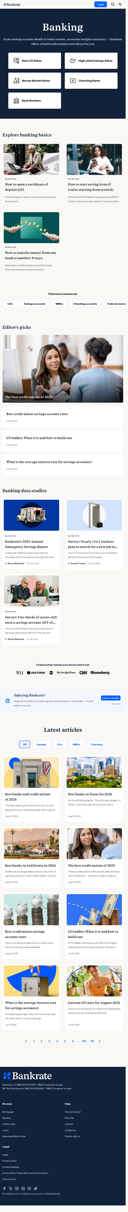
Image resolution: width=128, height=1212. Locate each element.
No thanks (116, 704)
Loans (5, 1130)
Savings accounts (34, 303)
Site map (69, 1118)
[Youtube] (29, 1188)
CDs (10, 303)
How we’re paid (73, 1111)
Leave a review (111, 698)
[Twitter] (10, 1188)
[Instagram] (17, 1188)
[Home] (14, 4)
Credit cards (8, 1124)
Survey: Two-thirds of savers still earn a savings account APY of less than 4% (31, 622)
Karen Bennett (16, 563)
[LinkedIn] (23, 1188)
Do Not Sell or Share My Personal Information (25, 1173)
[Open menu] (119, 4)
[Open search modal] (112, 4)
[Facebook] (4, 1188)
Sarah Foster (78, 563)
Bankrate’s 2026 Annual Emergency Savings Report (26, 544)
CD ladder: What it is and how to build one (39, 438)
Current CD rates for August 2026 (94, 1003)
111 (92, 1041)
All (24, 744)
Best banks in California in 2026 (30, 865)
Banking (6, 1118)
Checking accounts (85, 303)
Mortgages (8, 1111)
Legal (5, 1154)
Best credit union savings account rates (37, 414)
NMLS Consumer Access (50, 1084)
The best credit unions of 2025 (28, 397)
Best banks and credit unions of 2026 (27, 796)
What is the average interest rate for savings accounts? (49, 462)
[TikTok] (35, 1188)
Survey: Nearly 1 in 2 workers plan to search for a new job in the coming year (91, 547)
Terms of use (9, 1179)
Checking (97, 744)
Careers (69, 1124)
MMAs (59, 303)
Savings (41, 744)
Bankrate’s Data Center (14, 1136)
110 (84, 1041)
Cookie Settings (10, 1167)
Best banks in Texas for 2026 (90, 794)
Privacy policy (9, 1160)
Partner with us (72, 1136)
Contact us (70, 1130)
